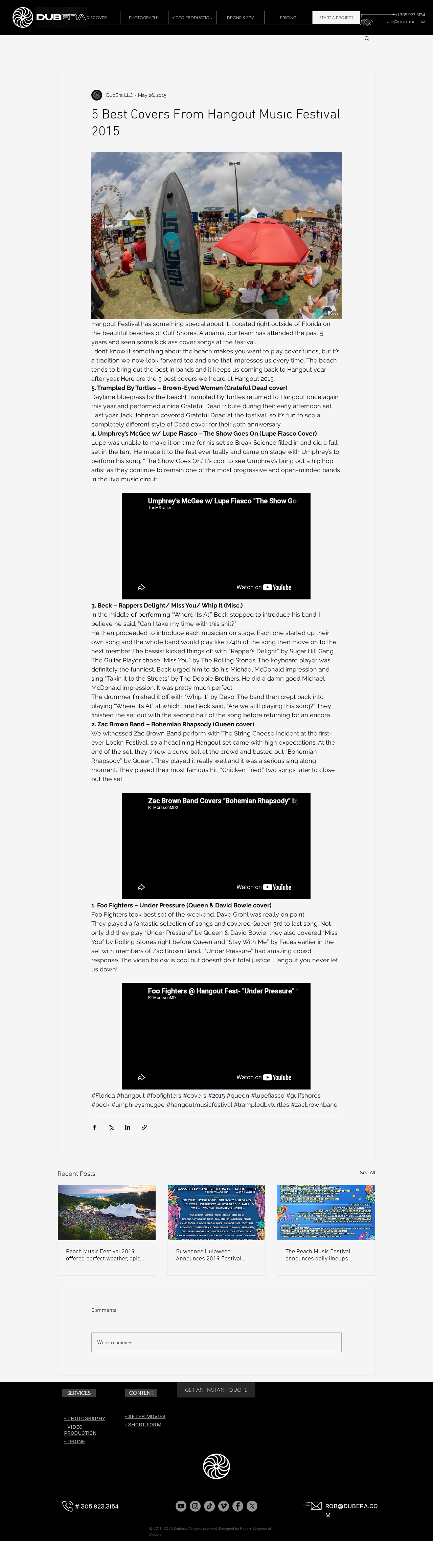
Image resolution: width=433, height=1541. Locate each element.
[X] (252, 1506)
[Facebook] (237, 1506)
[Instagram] (195, 1506)
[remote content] (216, 547)
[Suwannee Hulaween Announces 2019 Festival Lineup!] (217, 1212)
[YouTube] (181, 1506)
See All (367, 1172)
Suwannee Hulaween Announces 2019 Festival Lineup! (209, 1255)
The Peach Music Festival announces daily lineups (318, 1255)
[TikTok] (209, 1506)
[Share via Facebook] (94, 1127)
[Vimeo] (223, 1506)
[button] (367, 38)
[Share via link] (144, 1127)
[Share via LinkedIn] (127, 1127)
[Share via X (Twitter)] (111, 1127)
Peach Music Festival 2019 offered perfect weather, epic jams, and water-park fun (103, 1255)
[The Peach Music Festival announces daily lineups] (326, 1212)
